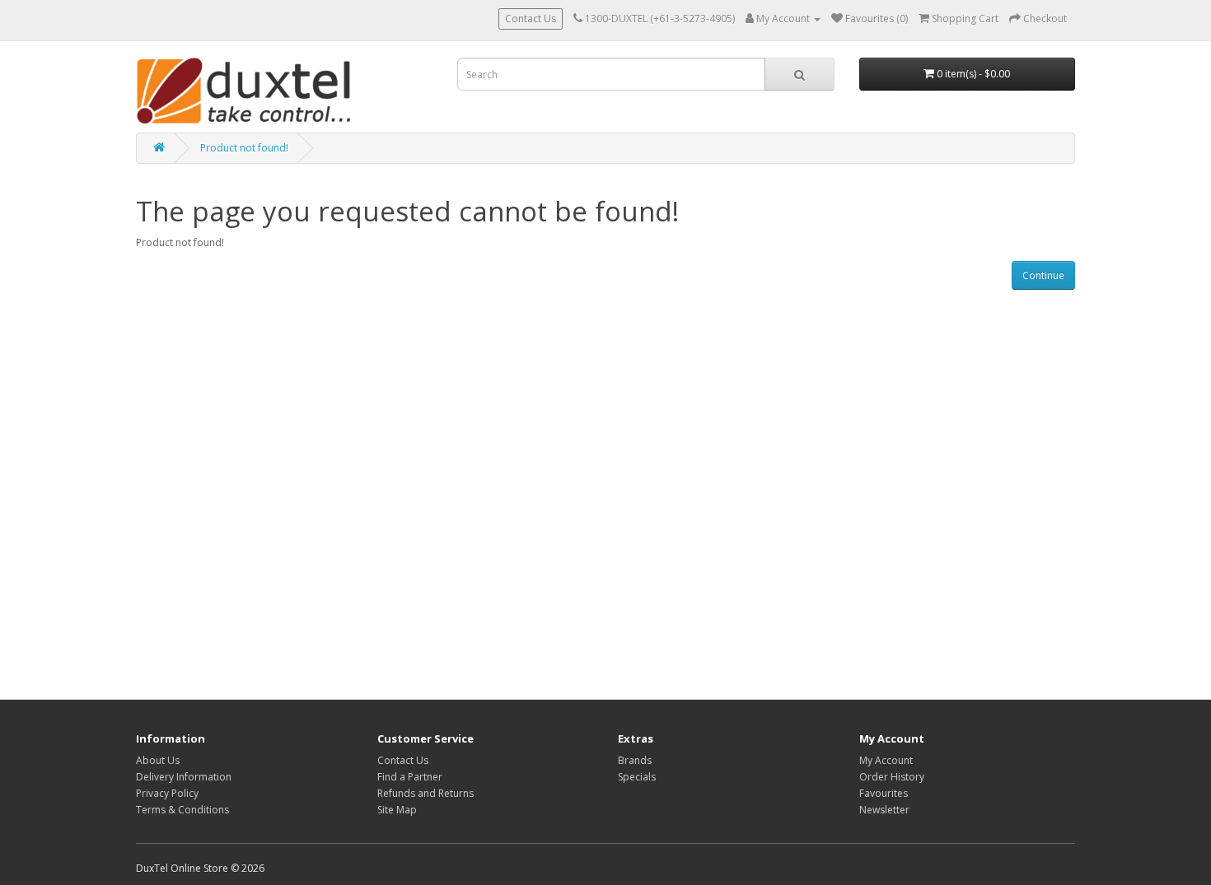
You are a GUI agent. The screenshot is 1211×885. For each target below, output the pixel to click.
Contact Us (530, 19)
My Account (886, 760)
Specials (637, 777)
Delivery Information (183, 777)
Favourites (883, 793)
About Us (158, 760)
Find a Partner (409, 777)
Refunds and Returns (425, 793)
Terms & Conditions (182, 810)
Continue (1043, 275)
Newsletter (884, 810)
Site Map (397, 810)
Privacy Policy (167, 793)
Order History (891, 777)
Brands (635, 760)
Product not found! (244, 148)
